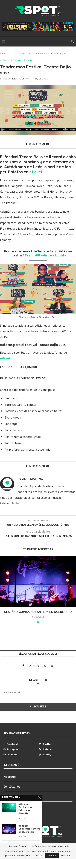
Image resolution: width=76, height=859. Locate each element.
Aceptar (52, 855)
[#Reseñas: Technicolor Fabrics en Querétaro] (9, 807)
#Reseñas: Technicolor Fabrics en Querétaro (25, 809)
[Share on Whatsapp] (40, 144)
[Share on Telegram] (43, 144)
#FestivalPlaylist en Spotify (44, 255)
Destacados (20, 53)
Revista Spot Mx (20, 78)
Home (3, 53)
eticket (36, 172)
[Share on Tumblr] (36, 144)
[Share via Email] (47, 144)
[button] (3, 590)
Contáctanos (12, 786)
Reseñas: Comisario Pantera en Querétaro (38, 612)
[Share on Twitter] (30, 144)
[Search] (72, 41)
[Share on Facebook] (26, 144)
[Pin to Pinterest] (34, 144)
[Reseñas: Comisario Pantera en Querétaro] (38, 581)
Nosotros (10, 777)
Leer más (66, 855)
